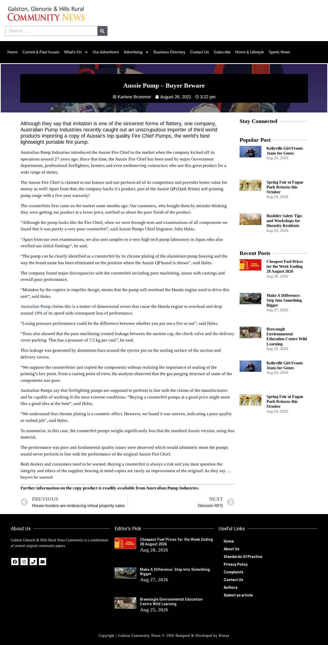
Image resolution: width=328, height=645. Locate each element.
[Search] (102, 31)
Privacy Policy (236, 564)
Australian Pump (35, 306)
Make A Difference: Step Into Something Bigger (284, 300)
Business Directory (169, 52)
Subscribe (222, 52)
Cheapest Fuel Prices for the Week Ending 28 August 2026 (284, 266)
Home (12, 52)
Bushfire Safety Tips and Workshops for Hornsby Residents (284, 221)
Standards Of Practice (243, 557)
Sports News (279, 52)
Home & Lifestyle (249, 52)
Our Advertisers (106, 52)
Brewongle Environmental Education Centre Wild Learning (171, 601)
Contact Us (199, 52)
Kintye (224, 636)
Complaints (233, 572)
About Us (231, 549)
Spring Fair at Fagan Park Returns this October (284, 187)
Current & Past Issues (40, 52)
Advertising (133, 52)
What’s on (73, 52)
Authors (231, 587)
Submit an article (238, 595)
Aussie (194, 430)
